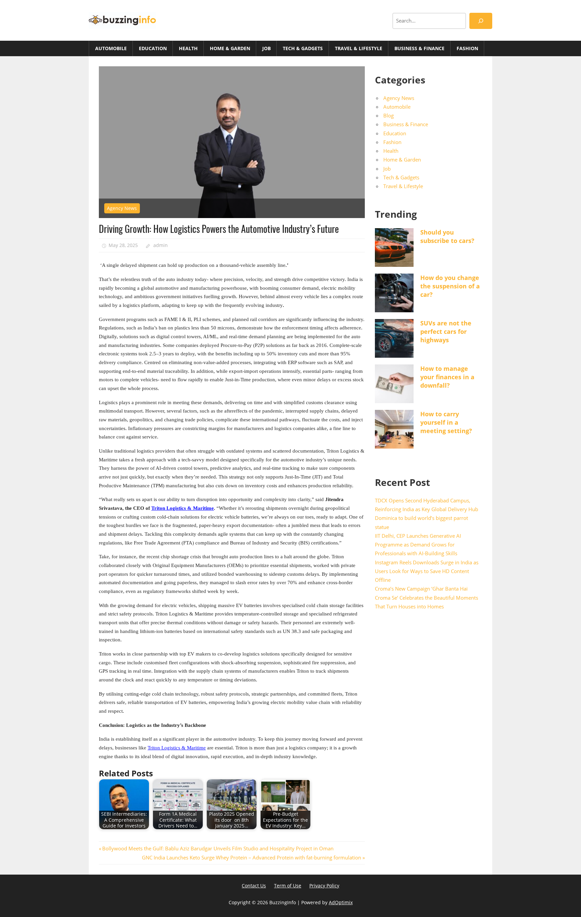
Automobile (111, 48)
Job (266, 48)
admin (160, 245)
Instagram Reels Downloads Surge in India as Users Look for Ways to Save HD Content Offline (426, 571)
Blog (388, 115)
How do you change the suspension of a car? (450, 286)
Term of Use (287, 885)
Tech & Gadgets (303, 48)
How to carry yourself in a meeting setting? (446, 422)
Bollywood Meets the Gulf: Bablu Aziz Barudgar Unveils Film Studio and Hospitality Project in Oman (218, 848)
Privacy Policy (324, 885)
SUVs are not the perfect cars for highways (445, 331)
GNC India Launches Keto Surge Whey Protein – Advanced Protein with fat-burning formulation (251, 857)
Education (153, 48)
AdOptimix (341, 902)
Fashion (467, 48)
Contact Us (254, 885)
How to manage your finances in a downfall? (447, 376)
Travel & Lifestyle (358, 48)
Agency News (122, 208)
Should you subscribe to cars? (447, 236)
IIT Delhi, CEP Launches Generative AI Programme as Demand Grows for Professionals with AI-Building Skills (418, 544)
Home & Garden (230, 48)
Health (188, 48)
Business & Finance (419, 48)
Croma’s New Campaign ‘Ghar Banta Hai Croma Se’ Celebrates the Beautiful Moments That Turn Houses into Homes (426, 597)
